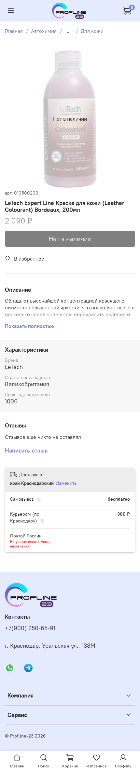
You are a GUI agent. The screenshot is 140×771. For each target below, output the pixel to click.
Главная (14, 31)
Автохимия (44, 31)
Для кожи (92, 31)
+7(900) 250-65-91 (30, 628)
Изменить (66, 483)
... (69, 31)
